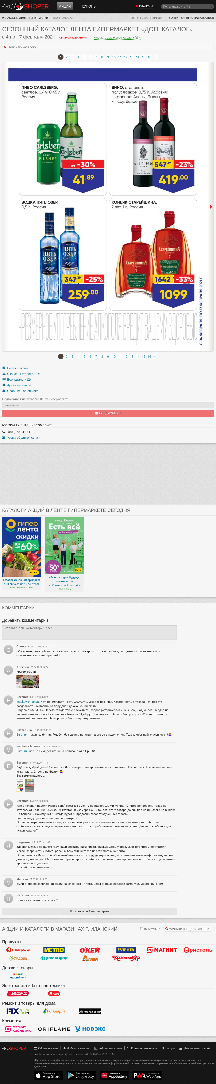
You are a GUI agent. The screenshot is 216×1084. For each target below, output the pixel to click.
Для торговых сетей (196, 1048)
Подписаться (110, 413)
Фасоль (18, 958)
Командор (54, 958)
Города (170, 1048)
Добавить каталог (78, 1048)
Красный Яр (126, 958)
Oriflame (54, 1029)
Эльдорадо (18, 994)
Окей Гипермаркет (90, 950)
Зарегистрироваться (197, 18)
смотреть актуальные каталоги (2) (116, 37)
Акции (65, 6)
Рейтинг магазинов (110, 1048)
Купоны (89, 6)
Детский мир (18, 976)
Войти (173, 18)
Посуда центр (90, 1011)
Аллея (90, 958)
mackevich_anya (27, 701)
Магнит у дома (162, 950)
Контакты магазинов (143, 1048)
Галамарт (54, 1011)
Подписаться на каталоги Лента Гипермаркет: (35, 399)
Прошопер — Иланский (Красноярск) (25, 6)
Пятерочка (18, 950)
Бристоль (198, 950)
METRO (54, 950)
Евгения (22, 734)
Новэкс (90, 1029)
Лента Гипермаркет (34, 18)
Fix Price (18, 1011)
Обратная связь (47, 1048)
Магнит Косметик (18, 1029)
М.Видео (54, 994)
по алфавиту (152, 928)
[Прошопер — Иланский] (3, 18)
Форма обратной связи (22, 437)
